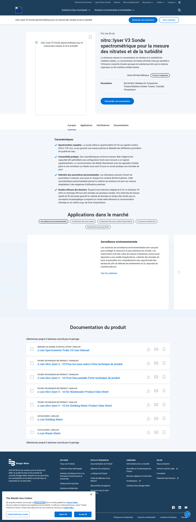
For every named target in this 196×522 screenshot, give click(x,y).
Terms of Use (40, 502)
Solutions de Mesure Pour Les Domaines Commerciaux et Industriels (72, 476)
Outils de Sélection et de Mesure (100, 479)
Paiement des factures (166, 478)
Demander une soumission (143, 20)
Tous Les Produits (67, 464)
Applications (86, 125)
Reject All (63, 514)
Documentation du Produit (101, 464)
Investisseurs (131, 481)
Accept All (83, 514)
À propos (72, 125)
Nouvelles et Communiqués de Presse (138, 470)
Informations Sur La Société (137, 464)
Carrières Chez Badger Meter (138, 486)
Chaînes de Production (69, 483)
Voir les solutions (109, 273)
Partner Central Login (166, 469)
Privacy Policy (72, 502)
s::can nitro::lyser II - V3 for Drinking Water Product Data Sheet (74, 405)
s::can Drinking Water (50, 419)
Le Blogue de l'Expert (99, 473)
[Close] (91, 494)
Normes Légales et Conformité (138, 476)
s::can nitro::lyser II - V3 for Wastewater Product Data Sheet (73, 391)
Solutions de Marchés (69, 488)
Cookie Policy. (68, 508)
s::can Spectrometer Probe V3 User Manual (63, 350)
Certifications (103, 125)
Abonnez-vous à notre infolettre (100, 491)
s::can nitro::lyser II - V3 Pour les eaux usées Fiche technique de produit (80, 364)
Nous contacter (163, 464)
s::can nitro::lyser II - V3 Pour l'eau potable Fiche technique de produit (78, 377)
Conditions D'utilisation (168, 517)
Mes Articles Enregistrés (100, 486)
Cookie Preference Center (18, 514)
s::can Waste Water (49, 433)
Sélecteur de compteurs (100, 469)
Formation (161, 473)
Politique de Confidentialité (123, 517)
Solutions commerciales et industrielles (113, 10)
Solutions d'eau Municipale (71, 469)
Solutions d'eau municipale (74, 10)
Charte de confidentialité (146, 517)
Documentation (121, 125)
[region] (48, 505)
